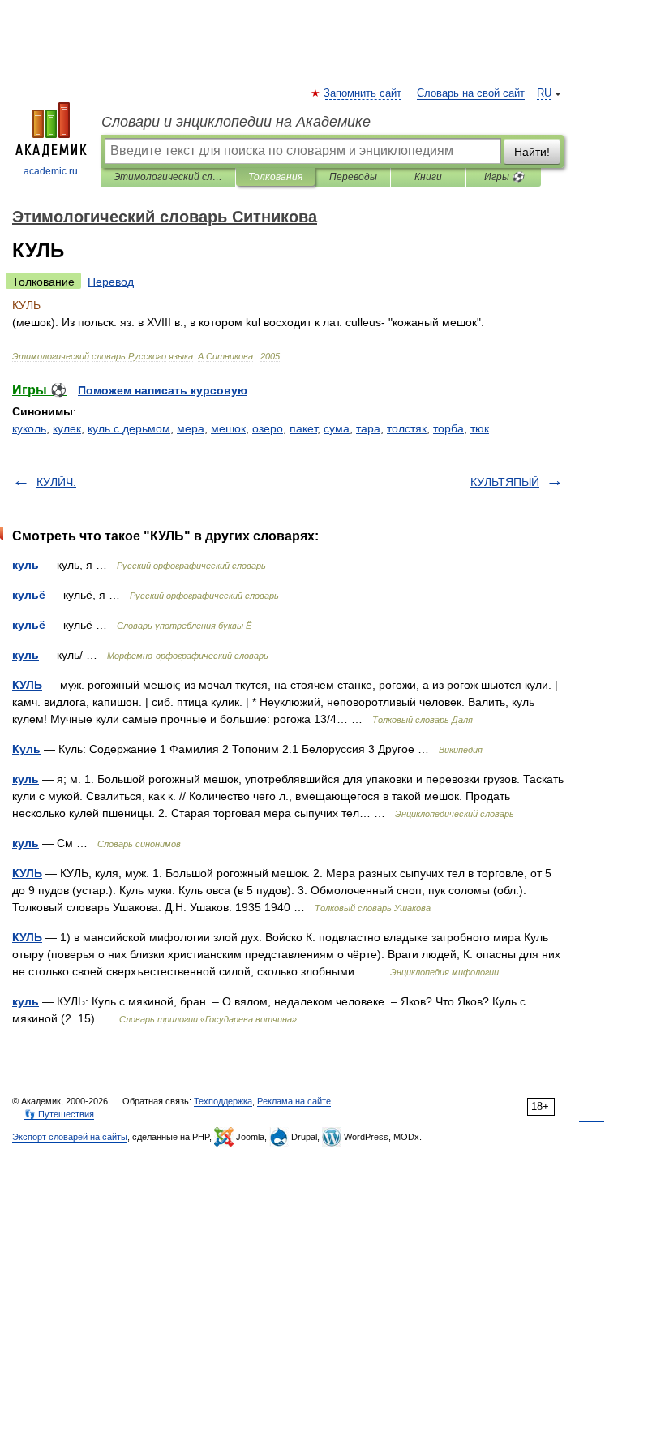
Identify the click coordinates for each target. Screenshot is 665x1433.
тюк (479, 428)
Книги (428, 177)
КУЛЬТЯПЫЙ (504, 482)
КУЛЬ (27, 684)
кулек (67, 428)
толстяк (407, 428)
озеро (267, 428)
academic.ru (51, 171)
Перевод (111, 281)
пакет (303, 428)
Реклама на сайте (294, 1101)
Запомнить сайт (363, 93)
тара (368, 428)
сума (337, 428)
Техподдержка (223, 1101)
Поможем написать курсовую (162, 390)
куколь (29, 428)
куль (25, 564)
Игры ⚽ (504, 177)
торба (448, 428)
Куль (26, 748)
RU (544, 93)
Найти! (532, 151)
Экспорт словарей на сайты (69, 1137)
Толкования (275, 177)
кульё (28, 594)
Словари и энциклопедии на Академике (236, 122)
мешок (228, 428)
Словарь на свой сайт (471, 93)
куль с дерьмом (129, 428)
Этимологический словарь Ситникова (168, 177)
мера (190, 428)
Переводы (353, 177)
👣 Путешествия (59, 1114)
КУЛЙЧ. (56, 482)
